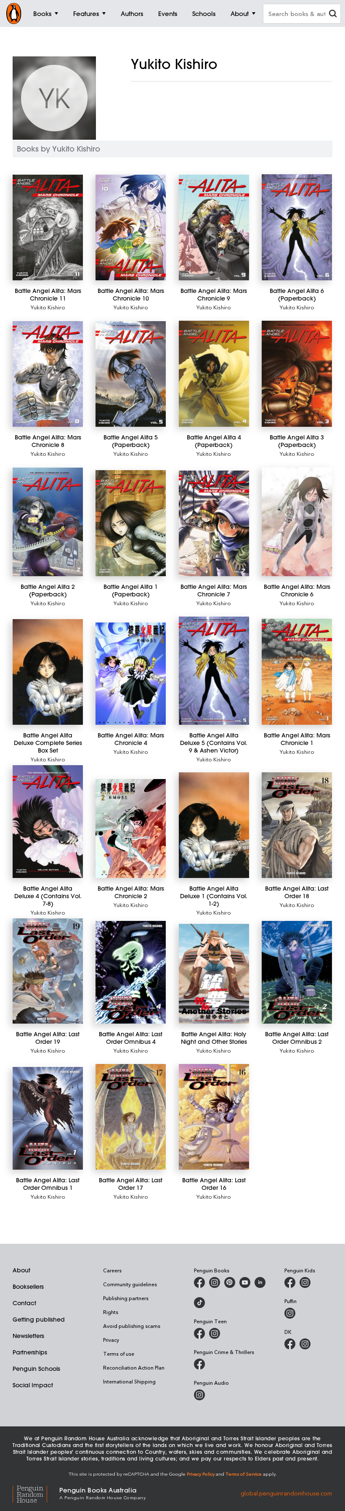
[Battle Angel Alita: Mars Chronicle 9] (214, 227)
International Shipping (129, 1381)
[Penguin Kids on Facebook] (289, 1282)
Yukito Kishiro (48, 307)
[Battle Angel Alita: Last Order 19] (48, 971)
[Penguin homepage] (13, 13)
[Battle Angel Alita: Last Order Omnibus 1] (48, 1118)
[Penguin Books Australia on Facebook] (199, 1282)
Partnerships (30, 1352)
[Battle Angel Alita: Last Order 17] (131, 1117)
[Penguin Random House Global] (36, 1493)
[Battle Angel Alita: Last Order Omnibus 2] (297, 972)
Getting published (39, 1319)
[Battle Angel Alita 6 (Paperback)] (297, 227)
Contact (24, 1303)
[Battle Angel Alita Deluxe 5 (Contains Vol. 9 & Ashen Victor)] (214, 670)
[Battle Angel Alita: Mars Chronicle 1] (297, 671)
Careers (112, 1270)
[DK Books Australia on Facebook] (289, 1343)
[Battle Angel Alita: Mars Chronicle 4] (131, 673)
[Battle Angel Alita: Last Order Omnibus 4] (131, 972)
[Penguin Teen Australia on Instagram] (214, 1333)
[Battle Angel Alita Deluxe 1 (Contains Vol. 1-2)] (214, 825)
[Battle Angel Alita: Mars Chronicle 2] (131, 828)
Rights (110, 1312)
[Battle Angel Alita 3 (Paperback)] (297, 374)
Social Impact (33, 1385)
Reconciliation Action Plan (134, 1367)
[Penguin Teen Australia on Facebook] (199, 1333)
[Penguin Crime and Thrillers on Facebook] (199, 1364)
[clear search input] (333, 14)
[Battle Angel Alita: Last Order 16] (214, 1117)
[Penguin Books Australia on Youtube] (244, 1282)
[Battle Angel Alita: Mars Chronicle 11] (48, 227)
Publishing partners (126, 1298)
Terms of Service (244, 1473)
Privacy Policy (201, 1473)
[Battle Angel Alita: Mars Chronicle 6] (297, 521)
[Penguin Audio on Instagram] (199, 1394)
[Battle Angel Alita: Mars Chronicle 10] (131, 227)
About (21, 1270)
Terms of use (118, 1353)
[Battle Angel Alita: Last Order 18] (297, 825)
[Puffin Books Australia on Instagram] (289, 1313)
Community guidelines (130, 1284)
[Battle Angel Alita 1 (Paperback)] (131, 523)
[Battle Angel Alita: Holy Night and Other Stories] (214, 974)
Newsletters (28, 1336)
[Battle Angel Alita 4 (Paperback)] (214, 374)
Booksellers (28, 1286)
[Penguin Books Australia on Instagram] (214, 1282)
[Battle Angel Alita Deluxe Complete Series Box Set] (48, 672)
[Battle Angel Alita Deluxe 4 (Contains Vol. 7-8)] (48, 821)
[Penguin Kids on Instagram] (305, 1282)
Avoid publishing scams (131, 1326)
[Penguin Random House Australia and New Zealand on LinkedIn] (260, 1282)
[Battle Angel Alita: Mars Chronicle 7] (214, 523)
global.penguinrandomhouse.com (286, 1492)
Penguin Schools (36, 1369)
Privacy (111, 1339)
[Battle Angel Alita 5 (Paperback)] (131, 374)
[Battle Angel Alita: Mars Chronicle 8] (48, 374)
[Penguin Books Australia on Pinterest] (229, 1282)
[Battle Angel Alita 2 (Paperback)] (48, 522)
